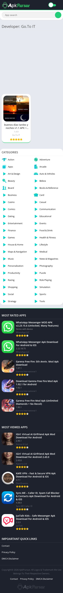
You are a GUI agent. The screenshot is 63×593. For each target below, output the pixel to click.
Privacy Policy (8, 552)
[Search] (58, 15)
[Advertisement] (31, 61)
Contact (6, 545)
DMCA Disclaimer (10, 558)
